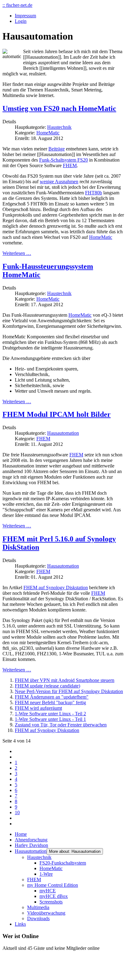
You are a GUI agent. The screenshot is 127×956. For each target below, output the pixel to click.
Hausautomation (63, 433)
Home (21, 834)
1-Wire (46, 874)
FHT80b (93, 192)
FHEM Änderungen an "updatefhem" (51, 697)
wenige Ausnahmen (59, 181)
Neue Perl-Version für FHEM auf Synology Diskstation (69, 691)
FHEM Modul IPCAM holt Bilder (56, 414)
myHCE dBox (53, 896)
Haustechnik (59, 127)
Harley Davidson (31, 845)
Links (20, 924)
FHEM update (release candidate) (47, 685)
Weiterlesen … (16, 253)
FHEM (70, 165)
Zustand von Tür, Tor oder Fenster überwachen (61, 724)
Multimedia (38, 907)
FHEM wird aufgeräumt (38, 708)
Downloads (38, 918)
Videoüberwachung (46, 913)
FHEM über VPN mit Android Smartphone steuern (64, 680)
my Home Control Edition (52, 885)
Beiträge (56, 148)
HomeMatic (47, 132)
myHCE (47, 890)
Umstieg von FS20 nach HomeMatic (59, 108)
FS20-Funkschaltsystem (62, 862)
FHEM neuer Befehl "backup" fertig (50, 702)
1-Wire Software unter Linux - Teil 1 (50, 719)
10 (17, 812)
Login (21, 21)
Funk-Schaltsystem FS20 (63, 160)
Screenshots (51, 901)
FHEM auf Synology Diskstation (55, 587)
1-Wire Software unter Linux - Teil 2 (50, 713)
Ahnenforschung (31, 839)
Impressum (25, 15)
